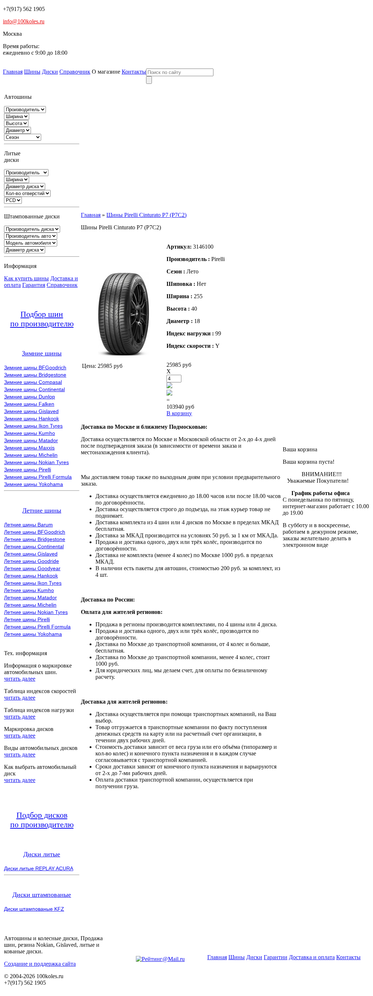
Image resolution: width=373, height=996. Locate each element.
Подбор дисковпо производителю (42, 819)
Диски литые (41, 854)
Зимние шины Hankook (31, 418)
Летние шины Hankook (31, 576)
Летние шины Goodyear (32, 568)
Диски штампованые (41, 894)
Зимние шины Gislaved (31, 411)
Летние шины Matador (30, 597)
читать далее (19, 679)
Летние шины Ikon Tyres (33, 583)
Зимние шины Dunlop (29, 397)
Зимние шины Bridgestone (35, 375)
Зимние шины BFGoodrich (35, 367)
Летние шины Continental (34, 546)
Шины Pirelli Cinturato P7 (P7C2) (146, 215)
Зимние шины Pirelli (27, 469)
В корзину (179, 413)
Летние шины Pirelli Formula (37, 627)
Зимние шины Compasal (33, 382)
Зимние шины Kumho (29, 433)
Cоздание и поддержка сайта (40, 964)
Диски (50, 72)
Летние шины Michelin (30, 605)
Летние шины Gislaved (31, 554)
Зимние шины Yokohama (33, 484)
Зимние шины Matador (31, 440)
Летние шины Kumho (29, 590)
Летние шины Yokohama (33, 634)
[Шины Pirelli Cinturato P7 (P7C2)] (123, 353)
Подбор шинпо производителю (42, 319)
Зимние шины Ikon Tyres (33, 426)
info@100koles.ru (23, 21)
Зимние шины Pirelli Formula (38, 477)
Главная (13, 72)
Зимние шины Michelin (31, 455)
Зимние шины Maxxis (29, 448)
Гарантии (275, 957)
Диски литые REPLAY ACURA (38, 868)
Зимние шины (42, 353)
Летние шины (41, 510)
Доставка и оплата (312, 957)
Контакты (134, 72)
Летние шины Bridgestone (34, 539)
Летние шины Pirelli (27, 619)
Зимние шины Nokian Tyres (36, 462)
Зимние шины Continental (34, 389)
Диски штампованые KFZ (34, 909)
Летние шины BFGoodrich (34, 532)
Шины (32, 72)
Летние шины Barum (28, 525)
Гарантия (33, 285)
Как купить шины (26, 278)
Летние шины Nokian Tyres (36, 612)
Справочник (74, 72)
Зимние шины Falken (29, 404)
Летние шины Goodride (31, 561)
